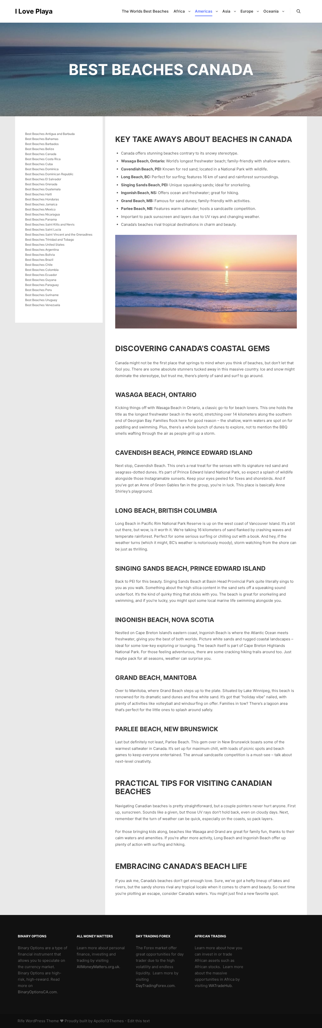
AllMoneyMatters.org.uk (98, 966)
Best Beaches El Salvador (43, 179)
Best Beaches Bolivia (40, 254)
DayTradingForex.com (155, 985)
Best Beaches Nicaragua (42, 214)
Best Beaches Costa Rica (43, 159)
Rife (21, 1020)
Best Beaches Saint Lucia (43, 229)
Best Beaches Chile (39, 265)
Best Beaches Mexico (40, 209)
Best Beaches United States (44, 244)
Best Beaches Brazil (39, 260)
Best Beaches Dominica (42, 169)
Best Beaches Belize (39, 149)
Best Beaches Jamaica (41, 204)
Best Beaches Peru (38, 290)
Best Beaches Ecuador (41, 275)
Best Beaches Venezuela (42, 305)
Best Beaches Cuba (39, 164)
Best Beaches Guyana (40, 280)
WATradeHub (220, 985)
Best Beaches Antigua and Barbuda (50, 134)
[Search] (298, 11)
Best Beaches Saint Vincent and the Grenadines (58, 234)
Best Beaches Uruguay (41, 300)
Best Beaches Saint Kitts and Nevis (49, 224)
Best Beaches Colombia (42, 270)
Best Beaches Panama (41, 219)
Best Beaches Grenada (41, 184)
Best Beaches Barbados (42, 144)
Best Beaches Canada (40, 154)
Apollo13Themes (109, 1020)
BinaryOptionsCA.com (37, 991)
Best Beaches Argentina (42, 249)
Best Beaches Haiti (38, 194)
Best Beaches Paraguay (42, 285)
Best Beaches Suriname (42, 295)
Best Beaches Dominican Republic (49, 174)
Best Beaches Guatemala (43, 189)
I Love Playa (34, 11)
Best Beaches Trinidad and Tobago (49, 239)
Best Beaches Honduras (42, 199)
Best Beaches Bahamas (41, 139)
